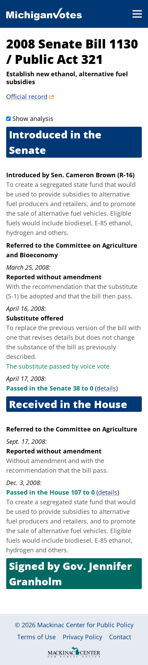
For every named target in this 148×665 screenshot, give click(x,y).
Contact (120, 637)
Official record (26, 96)
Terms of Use (36, 637)
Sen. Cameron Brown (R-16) (93, 175)
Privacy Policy (82, 637)
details (106, 388)
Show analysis (32, 118)
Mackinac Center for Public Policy (85, 625)
